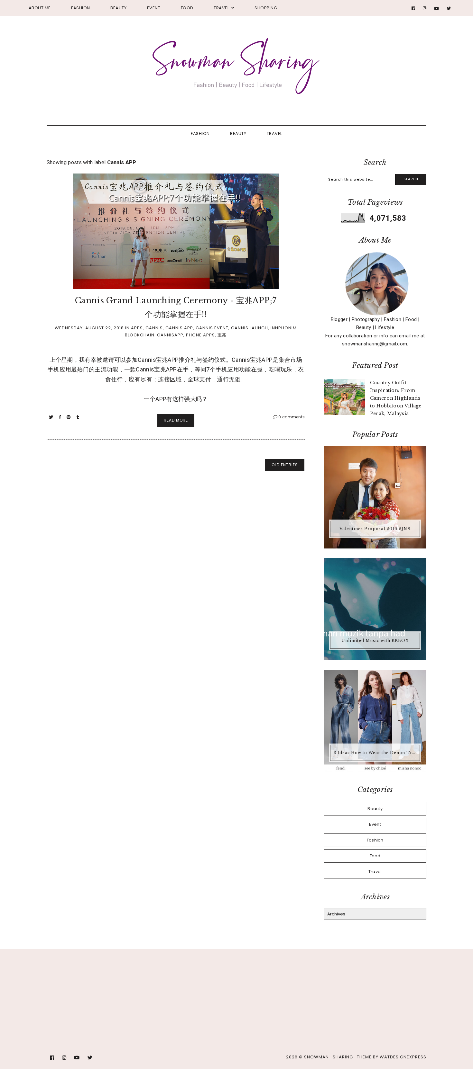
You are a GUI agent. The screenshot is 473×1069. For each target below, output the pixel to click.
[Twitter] (449, 8)
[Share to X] (51, 417)
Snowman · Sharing (328, 1057)
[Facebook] (413, 8)
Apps (137, 328)
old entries (285, 465)
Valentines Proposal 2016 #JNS (375, 528)
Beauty (118, 8)
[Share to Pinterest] (69, 417)
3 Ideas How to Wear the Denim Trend (376, 752)
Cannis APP (179, 328)
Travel (221, 8)
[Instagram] (425, 8)
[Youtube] (436, 8)
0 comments (291, 417)
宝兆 (222, 335)
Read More (176, 420)
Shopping (266, 8)
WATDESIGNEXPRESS (403, 1057)
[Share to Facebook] (60, 417)
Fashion (80, 8)
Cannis (154, 328)
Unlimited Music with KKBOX (375, 640)
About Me (40, 8)
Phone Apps (200, 335)
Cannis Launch (249, 328)
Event (154, 8)
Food (187, 8)
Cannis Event (212, 328)
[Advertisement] (156, 979)
